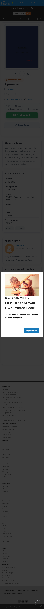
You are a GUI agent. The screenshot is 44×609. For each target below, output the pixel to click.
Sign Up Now (31, 330)
